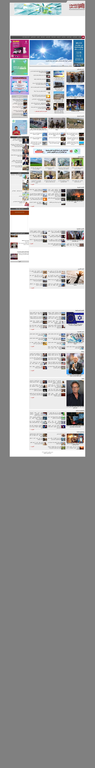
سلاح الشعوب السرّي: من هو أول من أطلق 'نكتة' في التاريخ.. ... (75, 444)
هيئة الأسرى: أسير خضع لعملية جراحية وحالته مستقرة (75, 284)
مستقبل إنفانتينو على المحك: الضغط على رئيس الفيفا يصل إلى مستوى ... (75, 375)
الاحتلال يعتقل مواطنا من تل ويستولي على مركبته (57, 129)
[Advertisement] (47, 26)
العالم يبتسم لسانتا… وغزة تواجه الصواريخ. (16, 175)
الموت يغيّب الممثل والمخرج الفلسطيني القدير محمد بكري (75, 407)
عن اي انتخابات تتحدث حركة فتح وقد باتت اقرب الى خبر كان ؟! (17, 150)
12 (51, 65)
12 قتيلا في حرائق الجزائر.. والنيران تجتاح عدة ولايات (75, 201)
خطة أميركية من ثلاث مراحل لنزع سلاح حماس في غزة (17, 166)
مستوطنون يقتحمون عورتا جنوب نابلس (75, 128)
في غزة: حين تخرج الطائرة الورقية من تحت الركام (16, 155)
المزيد (28, 171)
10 (54, 65)
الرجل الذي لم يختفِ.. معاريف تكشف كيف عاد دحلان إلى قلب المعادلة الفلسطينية (17, 161)
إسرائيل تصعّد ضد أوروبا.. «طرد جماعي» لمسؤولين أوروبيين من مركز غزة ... (75, 325)
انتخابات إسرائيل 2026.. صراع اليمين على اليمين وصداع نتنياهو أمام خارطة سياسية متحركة (16, 145)
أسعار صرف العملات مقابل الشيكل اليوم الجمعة (61, 61)
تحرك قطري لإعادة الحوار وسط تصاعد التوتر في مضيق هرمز (75, 240)
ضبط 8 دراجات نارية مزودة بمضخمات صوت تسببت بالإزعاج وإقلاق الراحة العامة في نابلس (38, 129)
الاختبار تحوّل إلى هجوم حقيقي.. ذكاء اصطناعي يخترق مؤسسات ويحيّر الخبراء (75, 426)
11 (53, 65)
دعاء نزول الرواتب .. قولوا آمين (17, 191)
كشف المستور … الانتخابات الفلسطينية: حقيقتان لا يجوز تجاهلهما (17, 140)
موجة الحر (20, 196)
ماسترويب (46, 452)
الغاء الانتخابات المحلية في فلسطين (17, 202)
